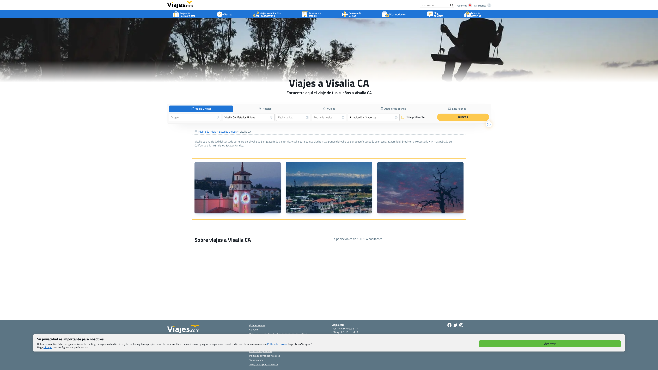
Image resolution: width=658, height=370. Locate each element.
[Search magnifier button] (451, 5)
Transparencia (256, 360)
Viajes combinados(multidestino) (270, 14)
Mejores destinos (476, 14)
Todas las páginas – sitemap (263, 364)
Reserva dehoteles (314, 14)
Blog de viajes (438, 14)
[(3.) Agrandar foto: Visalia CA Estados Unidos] (420, 187)
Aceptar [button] (550, 343)
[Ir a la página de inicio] (180, 4)
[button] (374, 117)
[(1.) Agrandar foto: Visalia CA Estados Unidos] (237, 187)
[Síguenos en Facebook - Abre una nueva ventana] (449, 325)
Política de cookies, (277, 344)
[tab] (201, 109)
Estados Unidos (228, 132)
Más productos (397, 14)
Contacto (253, 329)
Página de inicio (207, 132)
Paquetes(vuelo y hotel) (188, 14)
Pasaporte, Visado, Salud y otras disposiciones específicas (278, 334)
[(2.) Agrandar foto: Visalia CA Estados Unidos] (329, 187)
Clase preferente (413, 117)
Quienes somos (257, 325)
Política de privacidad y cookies (264, 355)
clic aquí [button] (48, 347)
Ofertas (227, 14)
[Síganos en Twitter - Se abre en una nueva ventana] (455, 325)
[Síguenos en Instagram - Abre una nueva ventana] (461, 325)
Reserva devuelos (355, 14)
